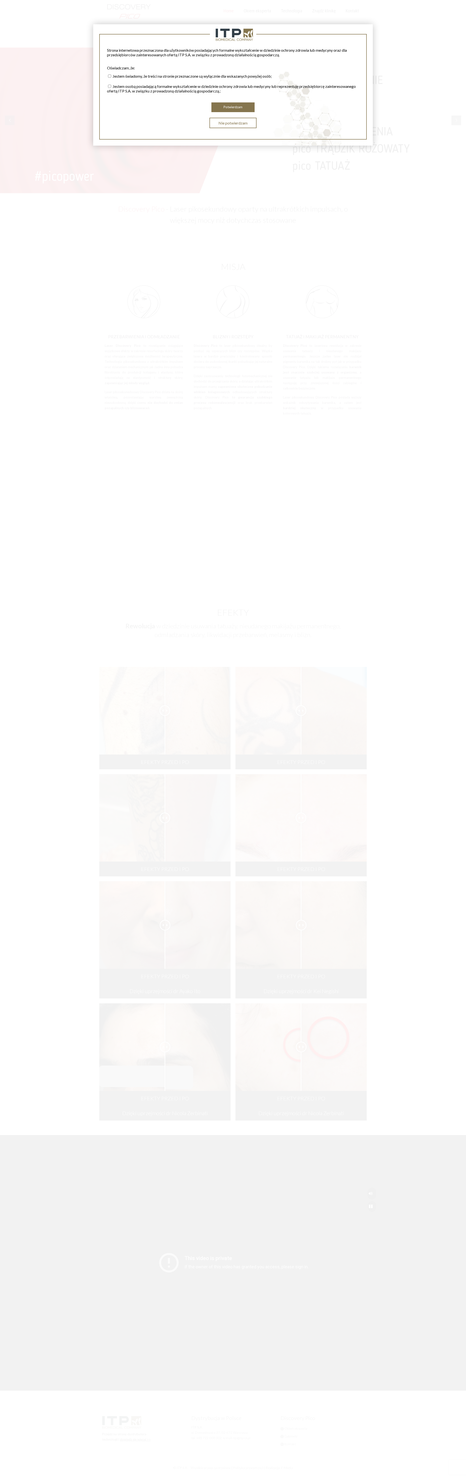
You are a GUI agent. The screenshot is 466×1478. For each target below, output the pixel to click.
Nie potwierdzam (233, 123)
